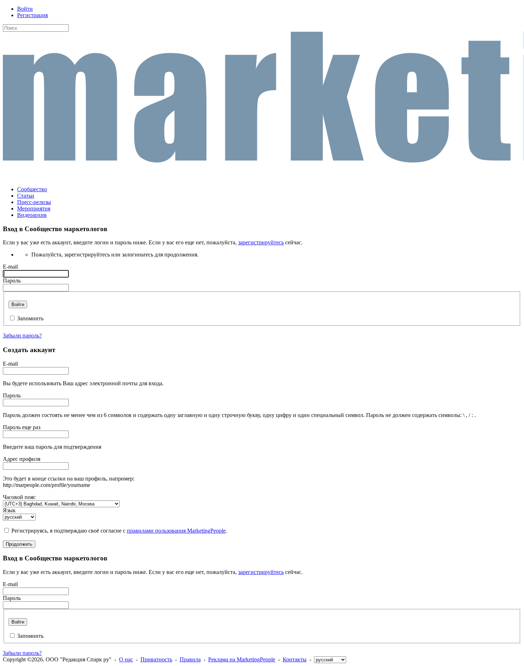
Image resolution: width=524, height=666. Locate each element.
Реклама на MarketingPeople (241, 659)
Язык (9, 510)
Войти (25, 9)
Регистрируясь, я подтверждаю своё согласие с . (119, 531)
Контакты (295, 659)
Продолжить (19, 544)
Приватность (156, 659)
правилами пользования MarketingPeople (176, 531)
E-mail (10, 267)
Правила (190, 659)
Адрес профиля (21, 459)
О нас (126, 659)
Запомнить (30, 318)
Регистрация (32, 15)
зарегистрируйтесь (261, 242)
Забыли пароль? (22, 335)
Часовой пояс (19, 497)
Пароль (12, 281)
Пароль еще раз (21, 427)
